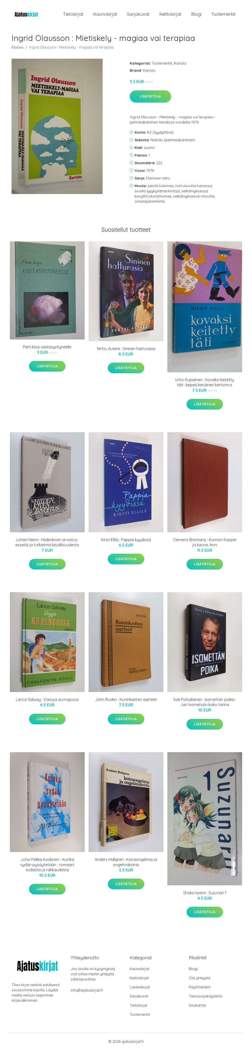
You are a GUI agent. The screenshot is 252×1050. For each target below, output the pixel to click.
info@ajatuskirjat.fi (87, 990)
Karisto (180, 63)
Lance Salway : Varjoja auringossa (47, 699)
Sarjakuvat (138, 14)
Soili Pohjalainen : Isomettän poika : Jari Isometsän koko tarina (204, 702)
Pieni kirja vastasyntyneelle (47, 346)
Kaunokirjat (105, 14)
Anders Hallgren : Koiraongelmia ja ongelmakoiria (126, 862)
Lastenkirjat (140, 987)
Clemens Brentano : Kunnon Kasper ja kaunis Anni (205, 542)
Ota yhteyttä (199, 978)
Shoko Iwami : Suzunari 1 (204, 892)
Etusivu (17, 47)
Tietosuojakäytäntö (205, 996)
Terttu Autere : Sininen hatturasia (125, 348)
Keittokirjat (170, 14)
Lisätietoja (150, 96)
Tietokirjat (73, 14)
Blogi (196, 14)
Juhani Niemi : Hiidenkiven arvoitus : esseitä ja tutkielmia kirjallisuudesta (47, 542)
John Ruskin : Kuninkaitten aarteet (126, 699)
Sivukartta (197, 1005)
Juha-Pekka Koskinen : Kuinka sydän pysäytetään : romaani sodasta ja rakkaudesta (47, 864)
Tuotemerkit (223, 14)
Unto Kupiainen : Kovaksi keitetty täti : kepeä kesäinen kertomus (204, 382)
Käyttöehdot (199, 987)
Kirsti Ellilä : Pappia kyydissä (126, 539)
